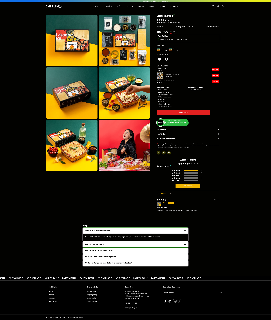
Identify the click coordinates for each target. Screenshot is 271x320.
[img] (161, 200)
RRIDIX (81, 317)
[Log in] (218, 6)
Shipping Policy (92, 295)
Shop (51, 291)
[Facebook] (158, 152)
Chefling (58, 317)
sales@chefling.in (131, 308)
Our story (162, 6)
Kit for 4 (130, 6)
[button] (161, 20)
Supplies (109, 6)
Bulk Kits (98, 6)
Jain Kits (141, 6)
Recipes (151, 6)
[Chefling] (54, 6)
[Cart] (223, 6)
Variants (160, 45)
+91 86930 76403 (131, 303)
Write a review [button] (188, 186)
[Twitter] (164, 152)
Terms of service (92, 301)
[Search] (213, 6)
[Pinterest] (169, 152)
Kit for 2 (119, 6)
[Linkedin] (174, 301)
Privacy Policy (91, 298)
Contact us (174, 6)
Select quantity (163, 55)
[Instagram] (179, 301)
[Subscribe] (221, 292)
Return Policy (91, 291)
